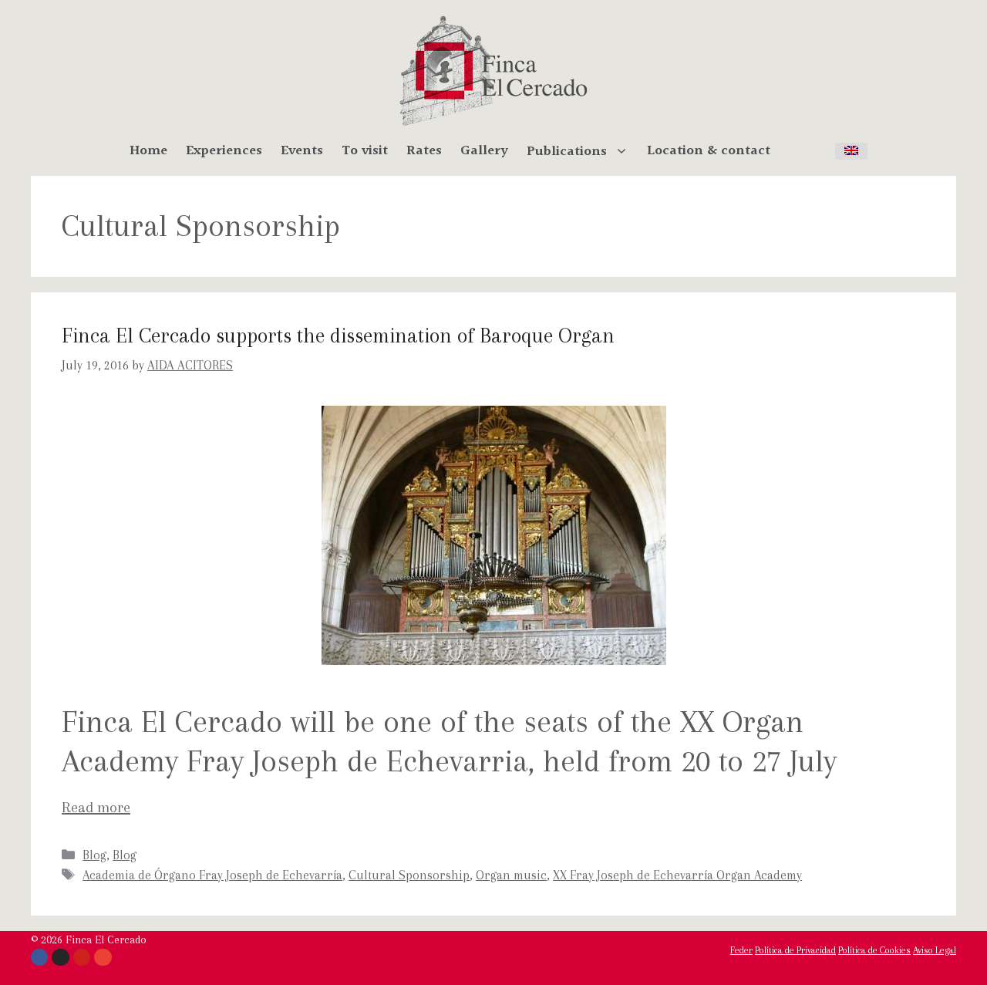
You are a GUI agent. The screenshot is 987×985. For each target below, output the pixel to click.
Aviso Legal (934, 950)
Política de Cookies (874, 950)
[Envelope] (102, 957)
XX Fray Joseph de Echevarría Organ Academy (677, 875)
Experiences (224, 151)
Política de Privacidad (795, 950)
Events (302, 151)
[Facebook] (39, 957)
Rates (424, 151)
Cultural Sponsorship (409, 875)
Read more (96, 807)
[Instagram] (60, 957)
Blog (94, 855)
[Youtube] (81, 957)
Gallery (484, 151)
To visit (365, 151)
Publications (567, 151)
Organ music (511, 875)
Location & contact (708, 151)
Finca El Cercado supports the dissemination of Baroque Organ (338, 335)
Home (148, 151)
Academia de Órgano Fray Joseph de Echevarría (212, 875)
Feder (741, 950)
